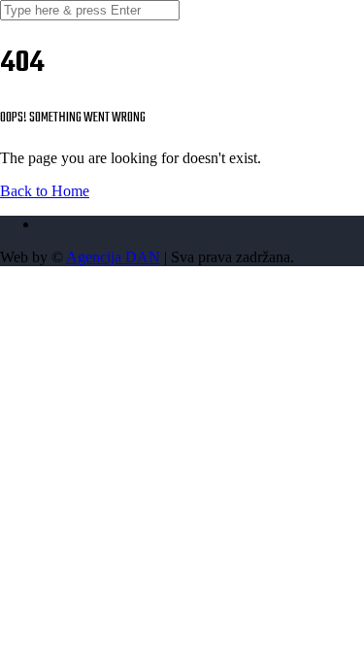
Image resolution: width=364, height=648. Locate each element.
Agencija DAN (113, 257)
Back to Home (44, 191)
